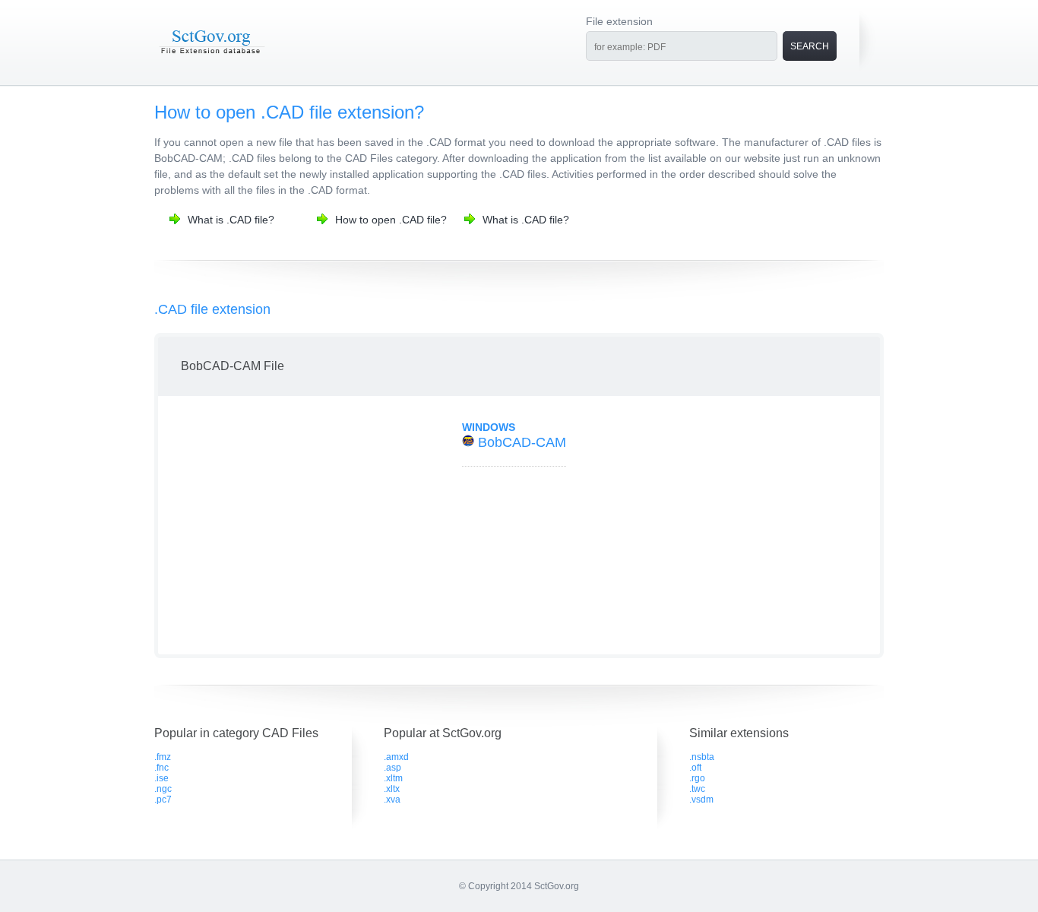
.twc (697, 789)
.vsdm (701, 799)
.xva (392, 799)
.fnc (161, 767)
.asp (392, 767)
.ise (161, 778)
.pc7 (163, 799)
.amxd (396, 757)
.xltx (392, 789)
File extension (619, 21)
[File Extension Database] (211, 54)
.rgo (697, 778)
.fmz (162, 757)
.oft (695, 767)
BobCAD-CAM (522, 442)
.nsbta (701, 757)
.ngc (163, 789)
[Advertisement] (293, 525)
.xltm (393, 778)
